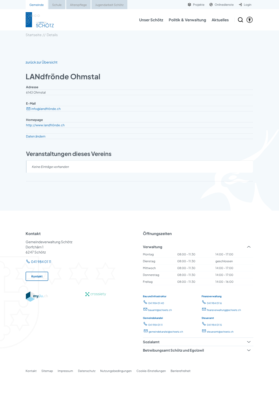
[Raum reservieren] (240, 20)
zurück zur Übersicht (42, 62)
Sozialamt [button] (151, 342)
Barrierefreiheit (181, 371)
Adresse (32, 87)
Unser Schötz (151, 19)
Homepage (34, 120)
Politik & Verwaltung (187, 19)
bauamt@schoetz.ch (160, 309)
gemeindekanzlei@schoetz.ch (166, 331)
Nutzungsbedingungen (116, 371)
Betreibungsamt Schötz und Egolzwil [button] (173, 350)
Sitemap (47, 371)
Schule (56, 4)
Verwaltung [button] (152, 247)
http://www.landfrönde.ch (45, 125)
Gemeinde (36, 4)
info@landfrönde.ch (46, 109)
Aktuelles (220, 19)
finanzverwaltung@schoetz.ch (224, 309)
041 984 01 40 (156, 303)
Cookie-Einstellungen (151, 371)
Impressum (65, 371)
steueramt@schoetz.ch (220, 331)
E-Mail (31, 103)
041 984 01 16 (214, 303)
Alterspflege (78, 4)
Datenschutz (86, 371)
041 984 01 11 (41, 261)
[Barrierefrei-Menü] (250, 20)
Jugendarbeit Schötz (109, 4)
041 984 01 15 (214, 324)
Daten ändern (35, 136)
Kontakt (31, 371)
